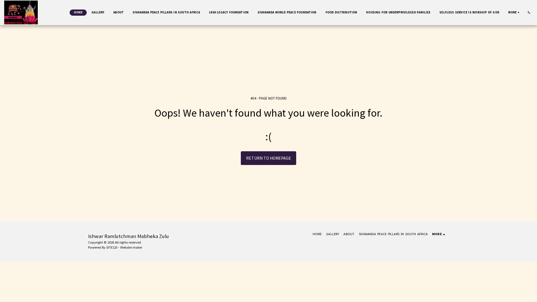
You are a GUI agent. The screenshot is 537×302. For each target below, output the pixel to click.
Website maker (131, 247)
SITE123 (111, 247)
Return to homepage (268, 158)
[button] (529, 12)
